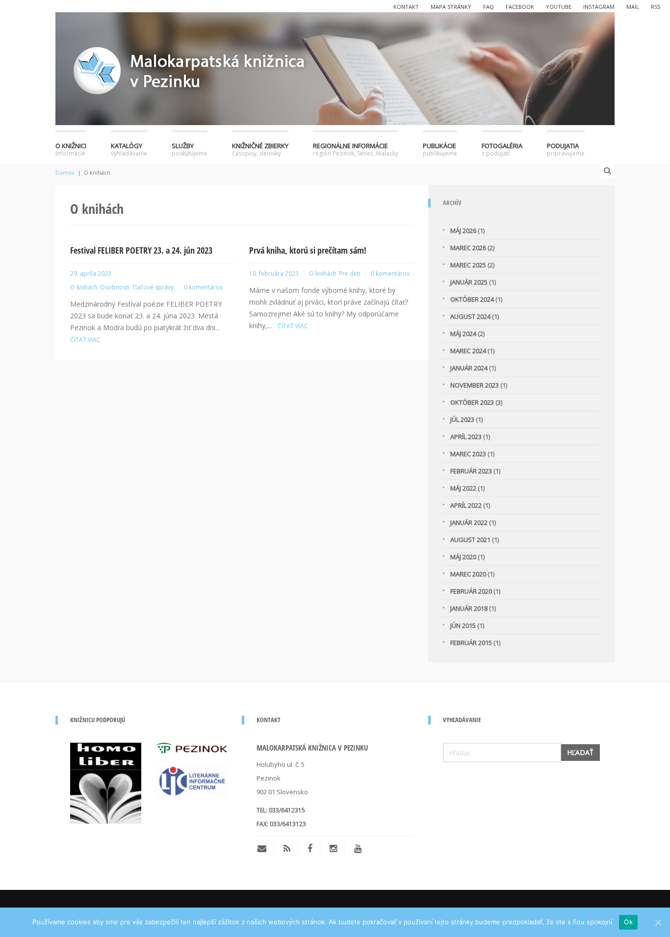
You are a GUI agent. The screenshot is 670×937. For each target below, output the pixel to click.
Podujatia (566, 149)
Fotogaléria (502, 149)
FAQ (488, 6)
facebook (520, 6)
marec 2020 (468, 574)
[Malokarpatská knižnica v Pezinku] (335, 67)
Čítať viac (85, 340)
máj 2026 (463, 230)
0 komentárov (203, 287)
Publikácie (440, 149)
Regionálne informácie (355, 149)
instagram (599, 6)
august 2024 (470, 316)
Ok (628, 922)
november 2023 (474, 385)
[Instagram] (333, 848)
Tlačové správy (153, 287)
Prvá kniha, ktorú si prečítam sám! (307, 250)
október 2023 (472, 402)
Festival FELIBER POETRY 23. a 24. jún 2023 (141, 250)
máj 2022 (463, 488)
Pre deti (350, 273)
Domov (65, 172)
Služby (189, 149)
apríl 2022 (466, 505)
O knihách (84, 287)
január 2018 (469, 608)
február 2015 (471, 642)
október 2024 (472, 299)
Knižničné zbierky (260, 149)
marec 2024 (468, 350)
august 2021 (470, 539)
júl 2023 (462, 419)
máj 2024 (463, 333)
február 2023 (471, 471)
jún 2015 (463, 625)
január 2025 (469, 282)
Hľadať (580, 752)
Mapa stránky (451, 6)
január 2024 (469, 368)
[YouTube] (358, 848)
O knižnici (70, 149)
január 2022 (469, 522)
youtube (558, 6)
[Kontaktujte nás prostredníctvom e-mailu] (266, 848)
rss (655, 6)
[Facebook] (310, 848)
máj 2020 (463, 556)
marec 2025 (468, 264)
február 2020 (471, 591)
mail (632, 6)
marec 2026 (468, 247)
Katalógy (129, 149)
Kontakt (406, 6)
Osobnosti (114, 287)
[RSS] (287, 848)
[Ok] (658, 922)
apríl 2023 (466, 436)
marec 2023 (468, 453)
